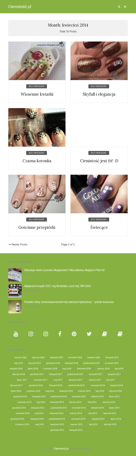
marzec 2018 (103, 368)
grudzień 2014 (19, 408)
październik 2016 (76, 385)
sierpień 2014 (97, 408)
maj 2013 (39, 424)
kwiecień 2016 (66, 391)
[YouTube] (16, 334)
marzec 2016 (84, 391)
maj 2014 (39, 413)
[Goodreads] (104, 334)
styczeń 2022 (38, 357)
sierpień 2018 (16, 368)
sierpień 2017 (114, 374)
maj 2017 (58, 380)
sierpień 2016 (116, 385)
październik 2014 (59, 408)
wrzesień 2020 (75, 357)
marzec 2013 (76, 424)
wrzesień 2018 (111, 363)
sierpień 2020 (93, 357)
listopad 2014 (37, 408)
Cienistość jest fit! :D (99, 160)
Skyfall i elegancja (99, 94)
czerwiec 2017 (40, 380)
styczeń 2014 (109, 413)
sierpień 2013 (98, 419)
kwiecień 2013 (57, 424)
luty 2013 (93, 424)
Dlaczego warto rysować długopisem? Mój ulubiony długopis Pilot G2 (64, 270)
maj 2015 (40, 402)
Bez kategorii (36, 86)
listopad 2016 (55, 385)
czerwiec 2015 (24, 402)
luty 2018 (119, 368)
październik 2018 (91, 363)
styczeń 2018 (18, 374)
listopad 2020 (56, 357)
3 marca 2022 (30, 274)
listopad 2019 (111, 357)
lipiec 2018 (33, 368)
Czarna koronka (37, 160)
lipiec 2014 (114, 408)
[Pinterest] (74, 334)
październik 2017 (75, 374)
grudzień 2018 (53, 363)
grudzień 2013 (17, 419)
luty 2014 (92, 413)
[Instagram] (31, 334)
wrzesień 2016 (98, 385)
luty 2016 (100, 391)
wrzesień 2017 (95, 374)
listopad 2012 (75, 430)
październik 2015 (59, 396)
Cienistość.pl (19, 6)
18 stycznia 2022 (32, 290)
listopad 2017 (55, 374)
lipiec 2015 (114, 396)
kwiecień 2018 (84, 368)
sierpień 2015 (97, 396)
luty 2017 (110, 380)
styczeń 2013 (110, 424)
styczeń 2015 (109, 402)
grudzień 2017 (37, 374)
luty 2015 (92, 402)
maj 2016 (49, 391)
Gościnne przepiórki (36, 227)
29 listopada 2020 (32, 306)
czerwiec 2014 (23, 413)
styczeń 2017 (16, 385)
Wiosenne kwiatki (37, 94)
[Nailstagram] (45, 334)
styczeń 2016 (115, 391)
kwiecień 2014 (56, 413)
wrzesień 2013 (78, 419)
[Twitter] (89, 334)
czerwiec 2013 (22, 424)
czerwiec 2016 (33, 391)
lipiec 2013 (116, 419)
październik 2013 (57, 419)
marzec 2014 (76, 413)
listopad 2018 (71, 363)
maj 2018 (66, 368)
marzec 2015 (75, 402)
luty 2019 (18, 363)
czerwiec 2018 (50, 368)
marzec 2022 (20, 357)
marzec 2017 (95, 380)
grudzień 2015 (20, 396)
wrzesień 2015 (79, 396)
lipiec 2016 (16, 391)
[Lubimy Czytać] (120, 334)
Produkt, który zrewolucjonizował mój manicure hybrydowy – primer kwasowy (69, 302)
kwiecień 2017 (75, 380)
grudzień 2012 (57, 430)
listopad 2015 (38, 396)
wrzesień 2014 (79, 408)
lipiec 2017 (22, 380)
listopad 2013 (37, 419)
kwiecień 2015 (57, 402)
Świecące (99, 227)
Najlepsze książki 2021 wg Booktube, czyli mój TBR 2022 (57, 286)
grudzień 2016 (36, 385)
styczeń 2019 (34, 363)
